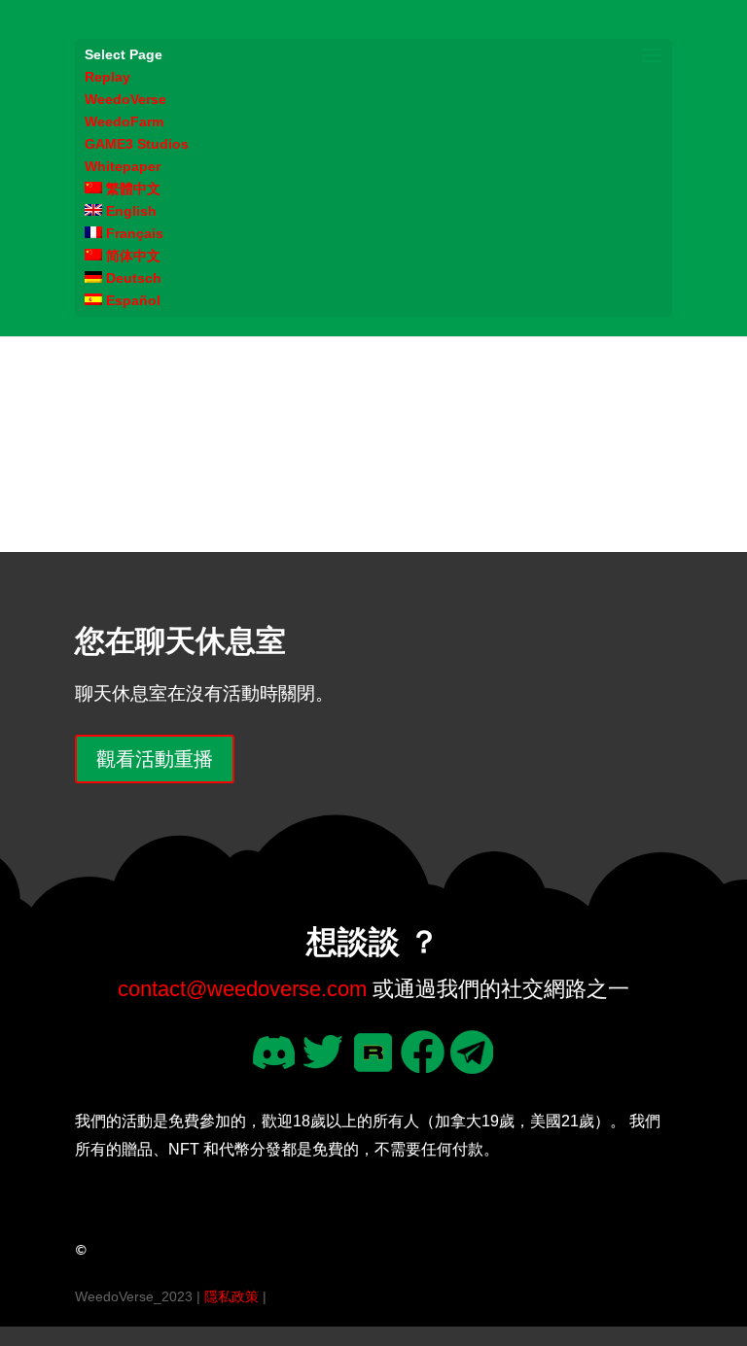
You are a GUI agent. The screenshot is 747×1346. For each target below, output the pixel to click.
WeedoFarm (124, 121)
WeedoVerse (125, 99)
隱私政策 (231, 1296)
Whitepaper (122, 166)
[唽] (323, 1066)
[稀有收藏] (373, 1066)
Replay (107, 77)
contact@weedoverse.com (242, 989)
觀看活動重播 (154, 759)
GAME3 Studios (137, 144)
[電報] (472, 1066)
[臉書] (423, 1066)
